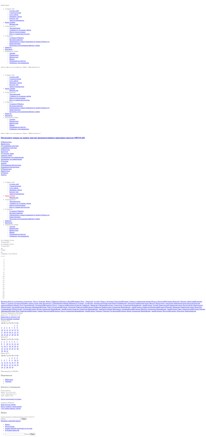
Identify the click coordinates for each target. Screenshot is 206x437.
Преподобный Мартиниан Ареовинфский (117, 309)
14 (12, 330)
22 (15, 332)
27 (10, 335)
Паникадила (13, 55)
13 (10, 330)
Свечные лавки (6, 155)
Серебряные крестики (9, 148)
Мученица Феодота (161, 311)
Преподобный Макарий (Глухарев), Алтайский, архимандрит (80, 303)
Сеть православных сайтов (11, 408)
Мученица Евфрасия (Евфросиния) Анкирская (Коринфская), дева (110, 307)
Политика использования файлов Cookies (24, 45)
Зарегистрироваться (16, 20)
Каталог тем (13, 18)
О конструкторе (15, 13)
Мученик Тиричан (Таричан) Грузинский (103, 311)
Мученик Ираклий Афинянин (169, 307)
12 (7, 330)
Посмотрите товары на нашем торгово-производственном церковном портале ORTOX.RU (43, 138)
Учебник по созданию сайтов (20, 30)
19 (7, 332)
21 (12, 332)
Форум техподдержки (17, 32)
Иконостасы (13, 57)
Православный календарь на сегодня (18, 428)
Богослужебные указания (10, 319)
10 (2, 330)
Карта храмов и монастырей (11, 406)
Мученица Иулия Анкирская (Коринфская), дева (47, 309)
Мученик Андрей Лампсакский (157, 305)
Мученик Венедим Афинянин (29, 307)
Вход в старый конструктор (19, 34)
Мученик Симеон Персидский (41, 311)
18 (5, 332)
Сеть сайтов (13, 15)
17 (2, 332)
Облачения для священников (11, 159)
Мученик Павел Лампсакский (181, 309)
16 (17, 330)
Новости (8, 47)
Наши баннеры (14, 43)
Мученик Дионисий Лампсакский (73, 307)
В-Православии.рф (12, 430)
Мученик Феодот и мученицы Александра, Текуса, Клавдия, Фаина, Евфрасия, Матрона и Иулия (36, 301)
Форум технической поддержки (11, 399)
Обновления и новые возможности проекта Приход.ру (29, 42)
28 (12, 335)
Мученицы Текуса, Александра (55, 305)
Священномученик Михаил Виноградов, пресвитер (154, 303)
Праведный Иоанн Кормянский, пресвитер (119, 303)
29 (15, 335)
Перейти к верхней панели (11, 421)
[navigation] (103, 429)
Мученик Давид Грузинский (50, 307)
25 (5, 335)
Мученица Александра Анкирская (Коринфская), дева (125, 305)
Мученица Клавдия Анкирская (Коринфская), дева (83, 309)
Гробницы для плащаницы (19, 63)
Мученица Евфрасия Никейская (146, 307)
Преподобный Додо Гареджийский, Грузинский (26, 305)
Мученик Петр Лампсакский (19, 311)
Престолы (4, 151)
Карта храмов (10, 22)
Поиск (27, 434)
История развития (16, 40)
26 (7, 335)
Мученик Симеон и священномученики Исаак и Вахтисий (143, 301)
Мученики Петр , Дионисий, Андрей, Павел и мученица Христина (97, 301)
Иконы (11, 59)
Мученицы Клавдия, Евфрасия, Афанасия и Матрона (86, 305)
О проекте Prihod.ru (16, 38)
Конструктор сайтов (8, 405)
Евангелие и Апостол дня (10, 317)
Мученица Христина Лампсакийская (182, 311)
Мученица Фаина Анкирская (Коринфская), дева (136, 311)
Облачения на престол (17, 61)
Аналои (12, 53)
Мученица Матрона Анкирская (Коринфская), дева (151, 309)
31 (7, 351)
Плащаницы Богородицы (10, 167)
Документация (14, 28)
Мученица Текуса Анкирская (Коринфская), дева (70, 311)
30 (17, 335)
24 (2, 335)
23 (17, 332)
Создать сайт (14, 11)
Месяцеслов (13, 24)
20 (10, 332)
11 (4, 330)
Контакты (8, 49)
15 (15, 330)
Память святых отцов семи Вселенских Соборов (40, 303)
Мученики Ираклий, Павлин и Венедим (179, 301)
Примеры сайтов (15, 16)
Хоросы (4, 175)
